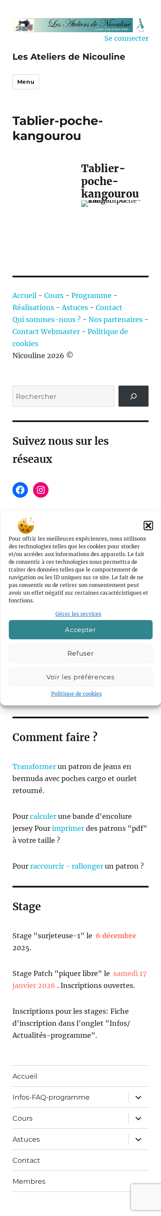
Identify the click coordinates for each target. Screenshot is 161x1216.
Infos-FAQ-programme (51, 1097)
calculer (42, 816)
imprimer (68, 828)
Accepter (80, 630)
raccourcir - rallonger (66, 866)
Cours (54, 295)
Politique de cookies (76, 693)
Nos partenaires (115, 319)
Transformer (34, 766)
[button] (148, 525)
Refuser (80, 653)
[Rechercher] (133, 396)
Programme (91, 295)
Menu (25, 81)
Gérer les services (78, 614)
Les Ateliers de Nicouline (68, 57)
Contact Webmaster (46, 331)
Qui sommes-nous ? (46, 319)
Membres (29, 1181)
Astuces (75, 307)
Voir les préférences (80, 677)
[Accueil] (80, 25)
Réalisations (33, 307)
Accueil (24, 295)
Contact (109, 307)
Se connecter (126, 38)
